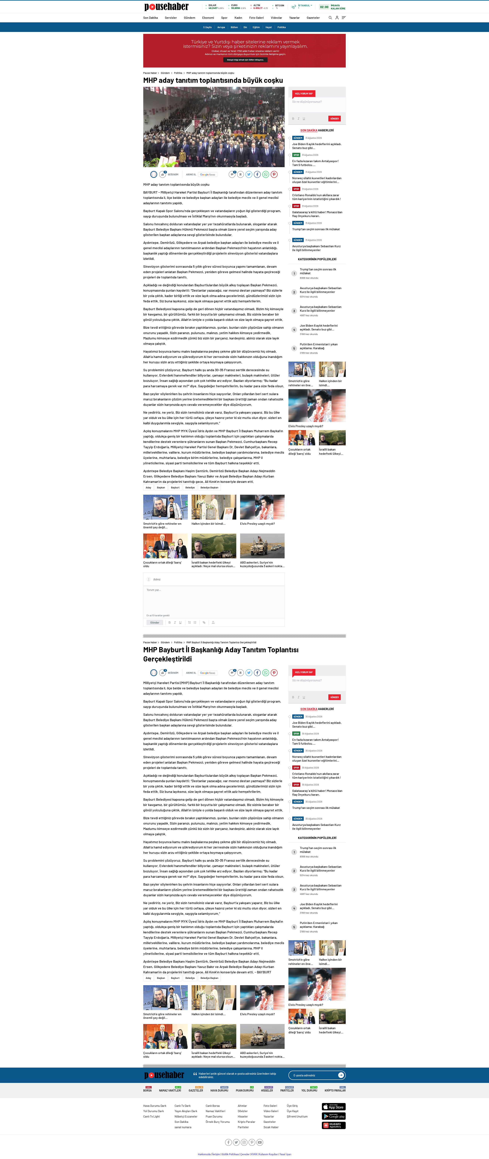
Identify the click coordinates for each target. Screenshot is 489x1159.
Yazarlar (294, 17)
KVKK (254, 1154)
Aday (148, 487)
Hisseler (267, 1089)
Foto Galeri (256, 17)
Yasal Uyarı (285, 1154)
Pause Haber (150, 72)
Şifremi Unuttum (297, 1116)
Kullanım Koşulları (268, 1154)
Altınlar (242, 1105)
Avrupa (221, 27)
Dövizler (243, 1111)
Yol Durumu (309, 1089)
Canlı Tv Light (151, 1116)
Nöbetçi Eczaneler (186, 1116)
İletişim (216, 1154)
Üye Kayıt (293, 1111)
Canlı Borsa (213, 1105)
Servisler (171, 17)
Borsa (147, 1089)
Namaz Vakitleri (170, 1089)
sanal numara (183, 1127)
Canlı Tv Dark (183, 1105)
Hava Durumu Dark (154, 1105)
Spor (224, 17)
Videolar (276, 17)
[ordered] (189, 622)
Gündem (189, 17)
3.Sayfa (207, 27)
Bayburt (175, 487)
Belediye (190, 487)
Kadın (238, 17)
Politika (282, 27)
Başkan (161, 487)
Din (245, 27)
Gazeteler (313, 17)
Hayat (269, 27)
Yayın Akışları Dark (186, 1111)
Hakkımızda (204, 1154)
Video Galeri (271, 1111)
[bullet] (195, 622)
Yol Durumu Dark (153, 1111)
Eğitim (256, 27)
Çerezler (245, 1154)
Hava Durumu (219, 1089)
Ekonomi (208, 17)
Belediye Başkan (209, 487)
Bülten (234, 27)
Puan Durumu (245, 1089)
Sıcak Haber (271, 1127)
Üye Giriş (292, 1105)
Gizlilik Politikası (230, 1154)
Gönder (154, 622)
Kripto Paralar (335, 1089)
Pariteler (287, 1089)
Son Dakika (150, 17)
